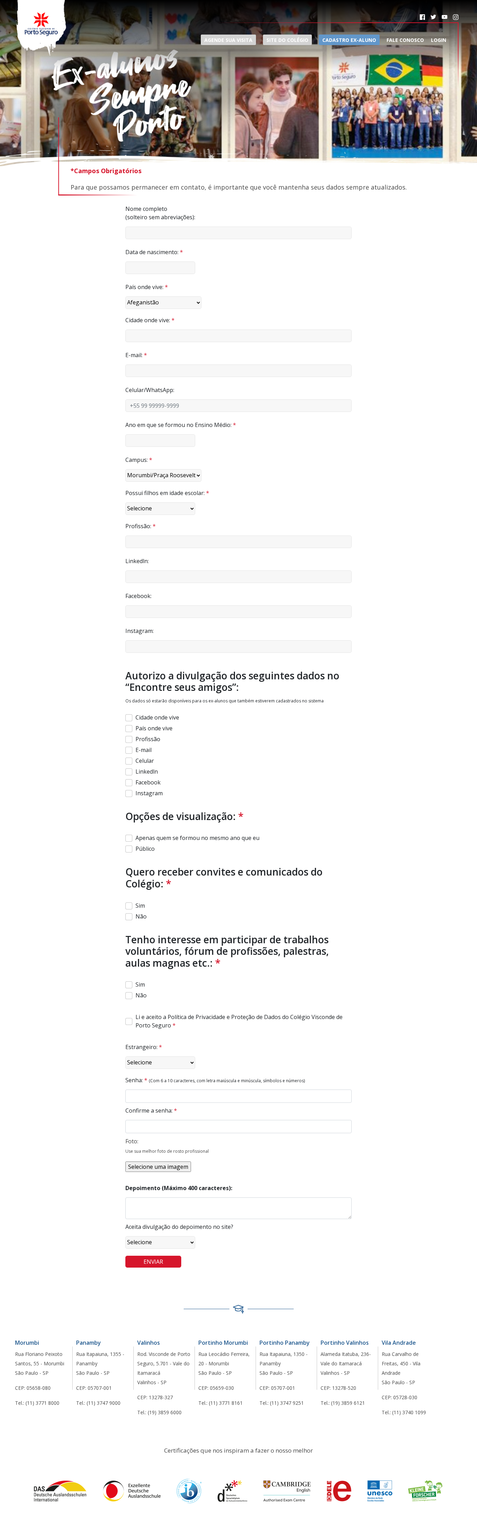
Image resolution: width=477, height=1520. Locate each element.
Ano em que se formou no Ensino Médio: (180, 425)
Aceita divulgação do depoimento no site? (179, 1227)
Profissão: (140, 526)
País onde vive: (146, 287)
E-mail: (136, 355)
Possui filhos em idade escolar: (167, 493)
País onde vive (154, 728)
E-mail (143, 750)
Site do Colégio (287, 40)
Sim (140, 905)
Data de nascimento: (154, 252)
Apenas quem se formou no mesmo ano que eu (197, 838)
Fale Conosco (405, 40)
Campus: (138, 460)
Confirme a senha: (151, 1110)
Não (141, 916)
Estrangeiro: (143, 1047)
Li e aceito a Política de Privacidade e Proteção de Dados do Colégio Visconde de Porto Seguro (239, 1021)
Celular (144, 761)
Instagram (149, 793)
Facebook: (138, 596)
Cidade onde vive (157, 717)
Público (145, 849)
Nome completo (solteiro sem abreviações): (160, 213)
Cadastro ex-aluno (349, 40)
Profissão (147, 739)
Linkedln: (137, 561)
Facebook (148, 782)
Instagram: (139, 631)
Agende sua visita (228, 40)
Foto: (131, 1141)
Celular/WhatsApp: (149, 390)
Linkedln (146, 771)
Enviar (153, 1262)
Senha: (136, 1080)
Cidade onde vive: (150, 320)
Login (438, 40)
